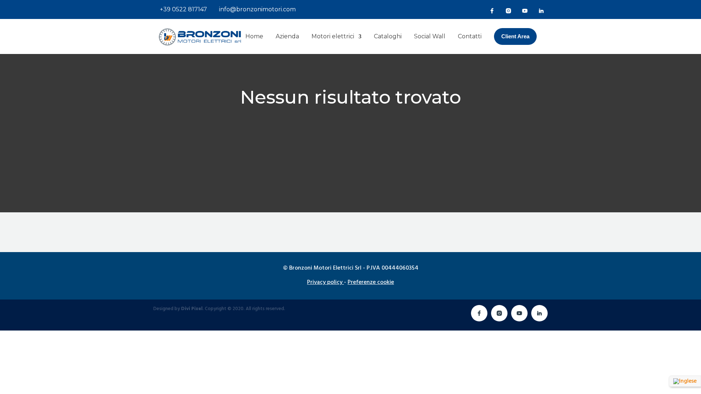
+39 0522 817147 (182, 9)
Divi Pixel (192, 309)
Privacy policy (324, 282)
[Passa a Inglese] (685, 381)
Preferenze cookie (371, 282)
